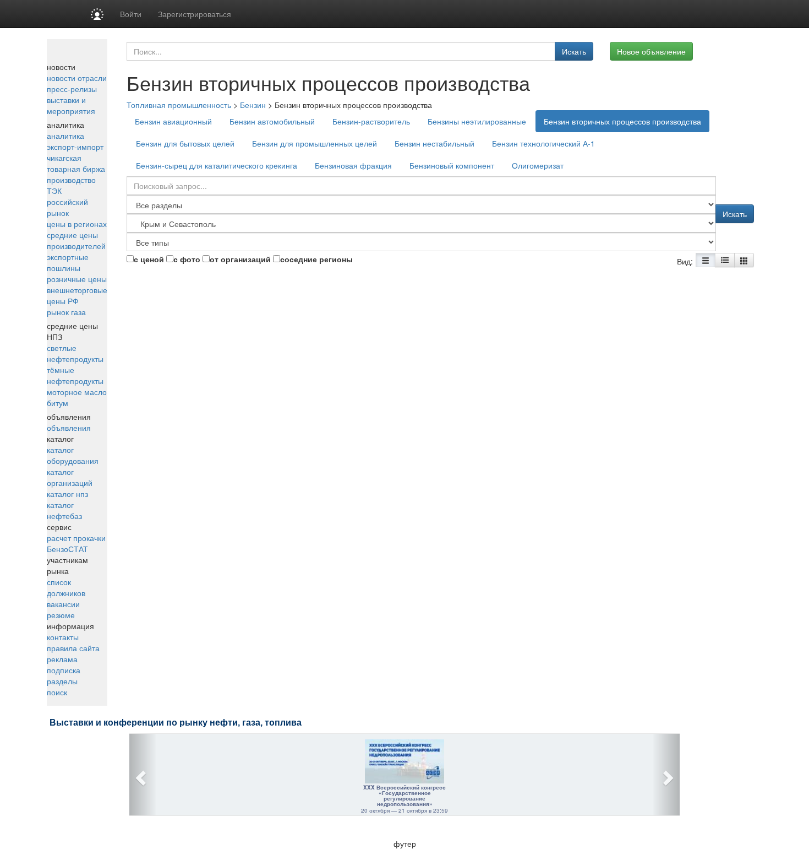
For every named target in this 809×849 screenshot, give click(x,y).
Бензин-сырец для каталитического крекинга (216, 165)
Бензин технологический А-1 (543, 143)
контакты (63, 636)
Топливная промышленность (179, 104)
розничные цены (77, 278)
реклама (62, 658)
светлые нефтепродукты (75, 353)
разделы (62, 680)
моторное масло (77, 391)
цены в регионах (77, 223)
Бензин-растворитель (371, 121)
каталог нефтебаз (64, 510)
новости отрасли (77, 77)
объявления (69, 427)
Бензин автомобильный (272, 121)
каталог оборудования (73, 455)
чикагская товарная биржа (76, 163)
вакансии (63, 603)
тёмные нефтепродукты (75, 375)
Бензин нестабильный (434, 143)
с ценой (149, 258)
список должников (66, 587)
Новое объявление (651, 51)
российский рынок (67, 207)
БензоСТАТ (67, 548)
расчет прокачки (76, 537)
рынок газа (66, 311)
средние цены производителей (76, 240)
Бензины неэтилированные (477, 121)
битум (57, 402)
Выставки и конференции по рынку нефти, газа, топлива (176, 722)
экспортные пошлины (68, 262)
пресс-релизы (72, 88)
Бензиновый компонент (451, 165)
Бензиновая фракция (353, 165)
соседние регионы (316, 258)
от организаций (240, 258)
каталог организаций (69, 477)
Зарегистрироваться (194, 13)
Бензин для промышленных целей (314, 143)
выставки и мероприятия (71, 105)
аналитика (65, 135)
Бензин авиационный (173, 121)
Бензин (253, 104)
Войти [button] (130, 13)
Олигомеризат (538, 165)
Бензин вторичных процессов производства (622, 121)
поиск (57, 691)
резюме (61, 614)
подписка (63, 669)
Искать (574, 51)
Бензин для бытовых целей (185, 143)
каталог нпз (67, 493)
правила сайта (73, 647)
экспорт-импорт (75, 146)
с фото (186, 258)
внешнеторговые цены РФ (77, 295)
